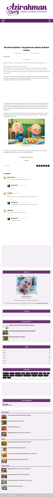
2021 (26, 363)
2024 (26, 355)
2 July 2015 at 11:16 (18, 210)
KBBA (8, 165)
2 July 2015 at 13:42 (23, 202)
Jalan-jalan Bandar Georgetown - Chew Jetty (20, 480)
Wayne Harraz (11, 177)
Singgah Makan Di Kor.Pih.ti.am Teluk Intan (19, 432)
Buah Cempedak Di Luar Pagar (17, 337)
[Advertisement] (26, 34)
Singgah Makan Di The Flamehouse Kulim (18, 474)
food (45, 373)
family (40, 373)
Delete (11, 181)
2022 (26, 360)
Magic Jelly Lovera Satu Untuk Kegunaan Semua (22, 325)
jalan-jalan (5, 375)
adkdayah (10, 210)
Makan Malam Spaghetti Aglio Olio (17, 447)
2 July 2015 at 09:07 (18, 193)
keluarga (12, 375)
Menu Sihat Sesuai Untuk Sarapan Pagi (18, 459)
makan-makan (19, 375)
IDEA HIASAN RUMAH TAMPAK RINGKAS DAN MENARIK (22, 331)
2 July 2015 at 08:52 (20, 177)
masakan (34, 375)
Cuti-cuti (12, 373)
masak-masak (27, 375)
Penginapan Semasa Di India (15, 486)
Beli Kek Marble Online (13, 427)
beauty (27, 373)
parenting (40, 375)
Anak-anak (5, 373)
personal (46, 375)
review (9, 377)
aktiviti (23, 373)
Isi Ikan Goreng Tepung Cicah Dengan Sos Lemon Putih (22, 453)
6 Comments (36, 53)
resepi (4, 377)
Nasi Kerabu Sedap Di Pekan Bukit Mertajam (19, 415)
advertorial (18, 373)
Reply (8, 181)
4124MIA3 (10, 193)
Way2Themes (5, 495)
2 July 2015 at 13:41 (23, 185)
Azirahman (17, 53)
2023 (26, 358)
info (48, 373)
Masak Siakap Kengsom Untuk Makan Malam (19, 442)
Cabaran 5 (26, 160)
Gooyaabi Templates (19, 495)
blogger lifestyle (34, 373)
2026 (26, 350)
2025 (26, 353)
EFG (6, 165)
